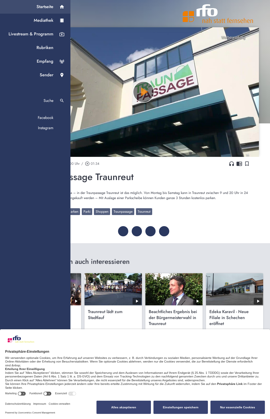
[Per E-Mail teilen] (164, 231)
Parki (86, 211)
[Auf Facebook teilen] (123, 231)
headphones (232, 164)
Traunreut (144, 211)
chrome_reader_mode (239, 164)
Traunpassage (123, 211)
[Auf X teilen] (137, 231)
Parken (73, 211)
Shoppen (102, 211)
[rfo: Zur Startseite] (218, 13)
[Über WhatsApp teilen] (150, 231)
